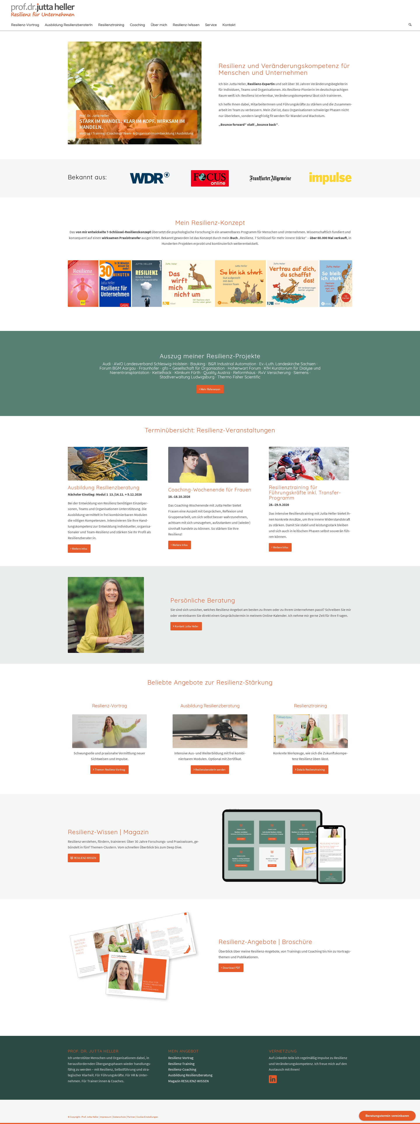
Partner (131, 1116)
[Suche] (408, 24)
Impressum (105, 1116)
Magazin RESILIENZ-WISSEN (188, 1081)
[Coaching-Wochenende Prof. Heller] (208, 465)
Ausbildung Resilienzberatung (190, 1075)
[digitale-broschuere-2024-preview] (134, 956)
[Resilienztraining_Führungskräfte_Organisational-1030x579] (309, 463)
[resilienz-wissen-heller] (284, 846)
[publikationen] (210, 283)
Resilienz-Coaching (182, 1069)
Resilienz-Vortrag (180, 1058)
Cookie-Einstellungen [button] (147, 1116)
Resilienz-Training (181, 1063)
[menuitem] (25, 24)
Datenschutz (119, 1116)
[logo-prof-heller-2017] (45, 9)
